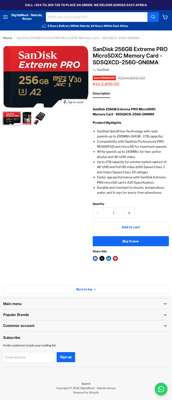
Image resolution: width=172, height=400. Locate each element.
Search (86, 383)
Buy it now (130, 241)
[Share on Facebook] (95, 258)
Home (7, 38)
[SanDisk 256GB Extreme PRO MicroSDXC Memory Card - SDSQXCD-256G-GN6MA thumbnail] (12, 118)
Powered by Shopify (86, 392)
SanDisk (103, 70)
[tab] (101, 94)
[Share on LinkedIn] (108, 258)
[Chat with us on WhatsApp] (161, 389)
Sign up (66, 357)
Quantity (98, 203)
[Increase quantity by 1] (129, 213)
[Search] (153, 17)
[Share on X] (101, 258)
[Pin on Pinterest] (115, 258)
